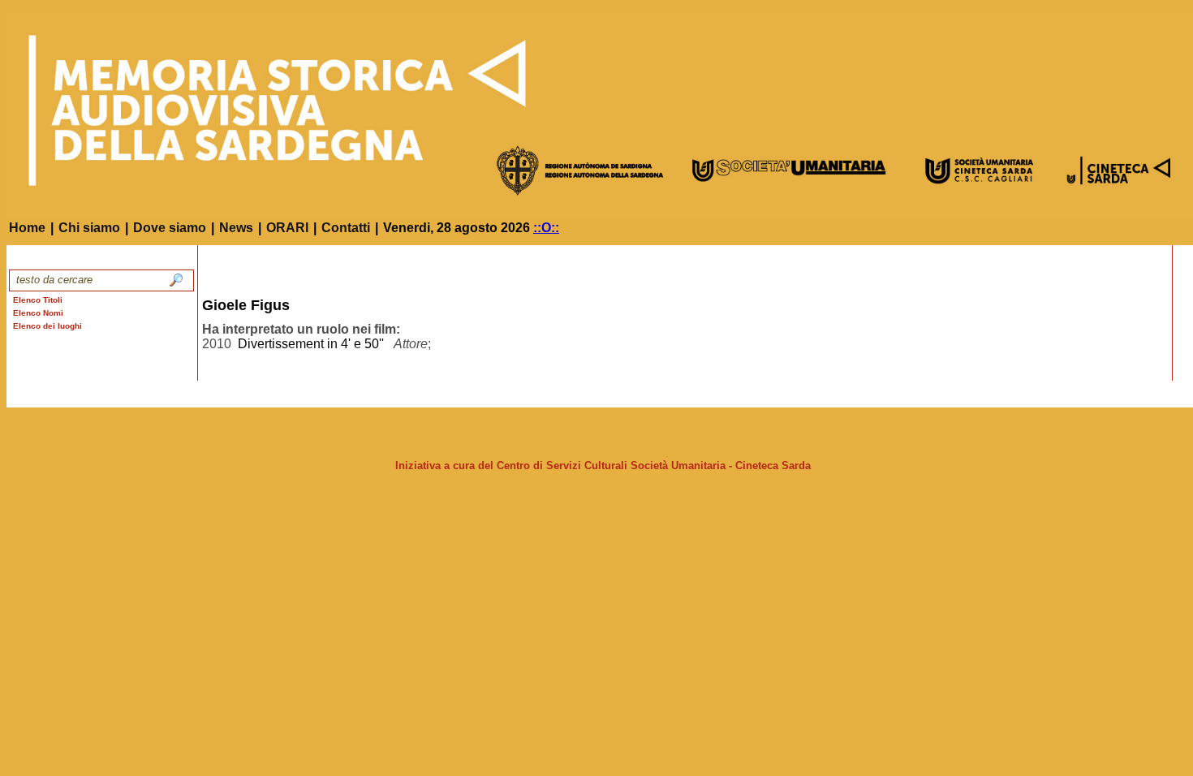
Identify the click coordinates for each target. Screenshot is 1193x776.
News (236, 228)
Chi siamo (89, 228)
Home (27, 228)
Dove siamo (169, 228)
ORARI (287, 228)
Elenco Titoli (37, 299)
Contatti (345, 228)
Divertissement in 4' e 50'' (311, 344)
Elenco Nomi (38, 312)
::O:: (546, 228)
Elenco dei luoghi (47, 325)
